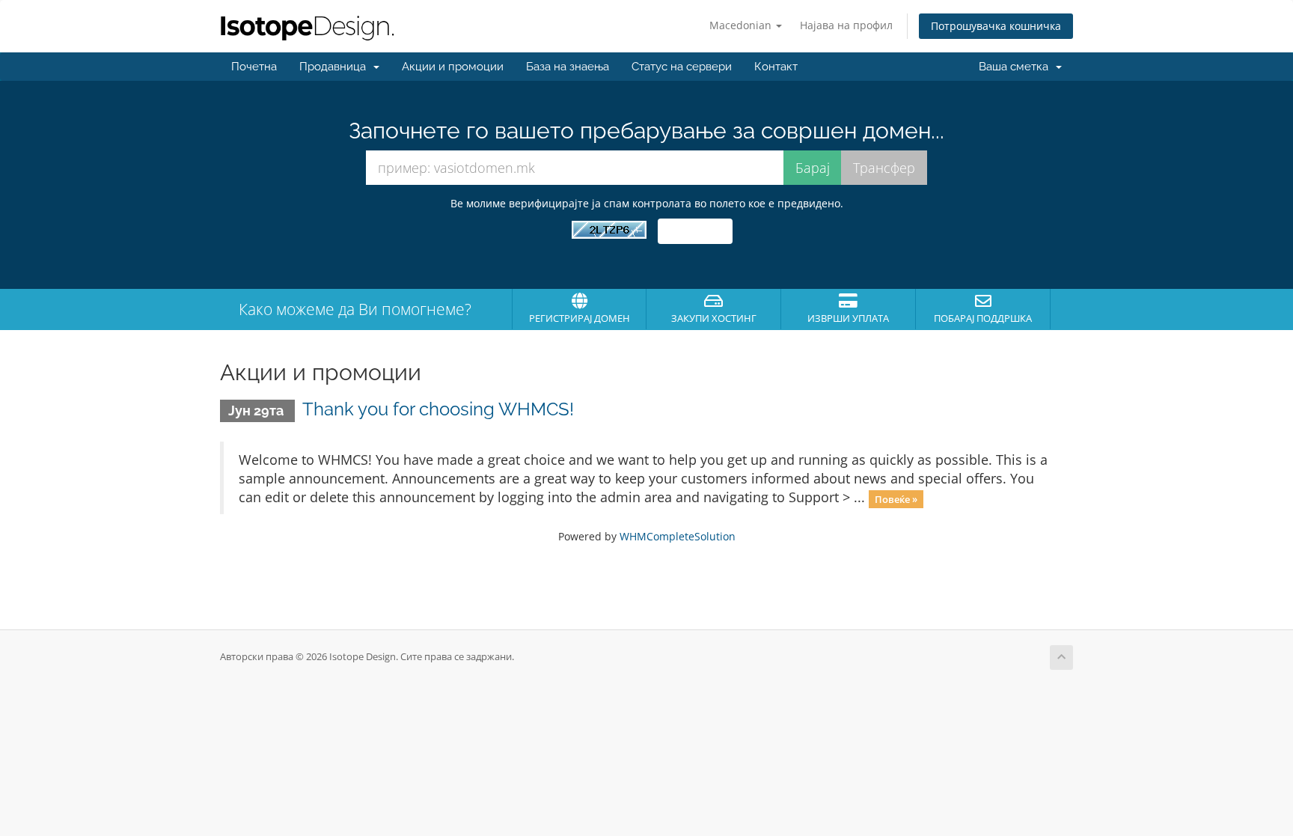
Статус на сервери (682, 66)
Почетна (254, 66)
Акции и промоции (453, 66)
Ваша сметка (1016, 66)
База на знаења (567, 66)
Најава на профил (846, 25)
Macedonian (741, 25)
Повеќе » (896, 498)
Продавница (335, 66)
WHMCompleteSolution (678, 536)
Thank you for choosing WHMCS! (438, 409)
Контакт (776, 66)
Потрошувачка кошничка (996, 26)
